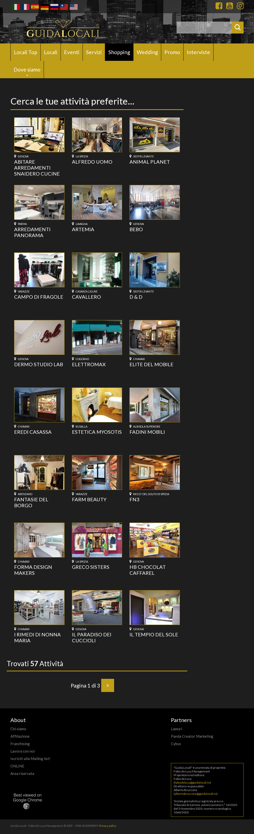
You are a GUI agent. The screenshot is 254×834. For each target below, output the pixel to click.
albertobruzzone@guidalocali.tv (196, 794)
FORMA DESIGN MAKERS (33, 570)
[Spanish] (34, 6)
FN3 (134, 499)
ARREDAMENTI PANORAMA (32, 232)
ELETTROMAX (89, 364)
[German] (44, 6)
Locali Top (25, 52)
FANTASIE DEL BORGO (31, 502)
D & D (135, 297)
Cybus (176, 743)
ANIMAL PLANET (149, 162)
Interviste (198, 52)
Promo (172, 52)
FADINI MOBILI (147, 432)
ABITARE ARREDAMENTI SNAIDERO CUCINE (37, 168)
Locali (50, 52)
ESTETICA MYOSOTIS (97, 432)
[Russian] (54, 6)
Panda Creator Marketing (192, 736)
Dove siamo (27, 69)
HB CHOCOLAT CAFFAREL (147, 570)
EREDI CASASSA (33, 432)
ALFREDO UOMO (92, 162)
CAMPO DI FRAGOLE (38, 297)
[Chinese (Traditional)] (63, 6)
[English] (73, 6)
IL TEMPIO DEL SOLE (153, 634)
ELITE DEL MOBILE (151, 364)
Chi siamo (18, 728)
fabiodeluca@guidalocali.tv (192, 782)
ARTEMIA (83, 229)
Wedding (147, 52)
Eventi (71, 52)
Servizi (94, 52)
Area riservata (22, 773)
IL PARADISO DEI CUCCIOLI (91, 637)
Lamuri (176, 728)
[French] (25, 6)
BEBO (136, 229)
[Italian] (15, 6)
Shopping (119, 52)
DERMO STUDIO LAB (38, 364)
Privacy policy (107, 825)
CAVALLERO (86, 297)
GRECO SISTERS (90, 567)
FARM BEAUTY (89, 499)
